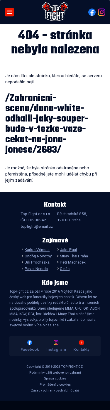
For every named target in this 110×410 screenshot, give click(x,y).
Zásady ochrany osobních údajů (55, 390)
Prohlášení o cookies (55, 385)
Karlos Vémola (37, 249)
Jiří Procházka (37, 262)
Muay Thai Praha (74, 256)
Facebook (30, 349)
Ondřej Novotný (38, 256)
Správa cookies (55, 378)
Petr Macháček (73, 262)
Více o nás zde (46, 325)
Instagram (56, 349)
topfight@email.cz (37, 226)
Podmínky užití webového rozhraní (55, 372)
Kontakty (81, 349)
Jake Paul (68, 249)
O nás (65, 268)
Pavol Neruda (36, 268)
